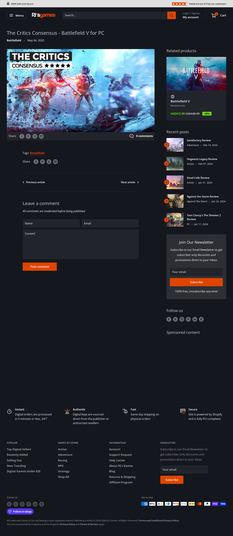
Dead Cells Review (198, 177)
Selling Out (14, 460)
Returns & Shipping (122, 477)
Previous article (35, 182)
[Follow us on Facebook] (168, 319)
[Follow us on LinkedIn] (194, 319)
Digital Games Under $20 (23, 471)
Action (62, 449)
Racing (62, 460)
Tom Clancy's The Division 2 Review (204, 217)
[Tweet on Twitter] (34, 136)
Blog (112, 471)
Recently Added (17, 455)
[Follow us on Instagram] (181, 319)
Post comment (39, 267)
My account (191, 17)
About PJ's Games (121, 466)
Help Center (117, 460)
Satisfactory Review (199, 140)
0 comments (144, 136)
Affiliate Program (121, 482)
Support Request (120, 455)
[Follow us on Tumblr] (201, 319)
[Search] (171, 15)
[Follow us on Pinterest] (188, 319)
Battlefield (14, 40)
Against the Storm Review (203, 196)
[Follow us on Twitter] (175, 319)
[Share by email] (41, 136)
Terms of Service (89, 524)
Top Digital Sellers (19, 449)
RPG (61, 466)
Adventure (65, 455)
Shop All (63, 477)
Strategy (63, 471)
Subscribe (196, 282)
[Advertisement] (196, 365)
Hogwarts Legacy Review (202, 159)
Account (114, 449)
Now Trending (16, 466)
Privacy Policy (171, 520)
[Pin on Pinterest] (28, 136)
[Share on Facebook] (21, 136)
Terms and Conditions (151, 520)
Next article (128, 182)
